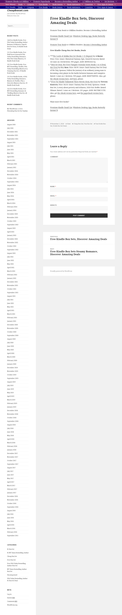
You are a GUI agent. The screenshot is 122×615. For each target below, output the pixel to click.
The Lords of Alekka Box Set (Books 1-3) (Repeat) (73, 56)
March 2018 (11, 443)
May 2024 (10, 196)
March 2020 (11, 357)
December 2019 (12, 368)
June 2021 (10, 303)
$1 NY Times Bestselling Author (18, 553)
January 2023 (11, 235)
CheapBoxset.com (17, 10)
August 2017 (11, 468)
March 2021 (11, 314)
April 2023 (10, 232)
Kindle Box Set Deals (60, 126)
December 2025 (12, 132)
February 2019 (12, 403)
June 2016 (10, 518)
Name (53, 186)
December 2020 (12, 325)
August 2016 (11, 511)
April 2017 (10, 482)
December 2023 (12, 214)
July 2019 (10, 385)
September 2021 (12, 293)
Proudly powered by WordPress (61, 271)
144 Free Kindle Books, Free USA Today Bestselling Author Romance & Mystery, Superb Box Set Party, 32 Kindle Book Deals (17, 44)
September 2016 (12, 507)
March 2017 (11, 486)
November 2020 (12, 328)
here (75, 79)
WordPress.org (12, 605)
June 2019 (10, 389)
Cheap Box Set (12, 556)
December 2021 (12, 282)
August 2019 (11, 382)
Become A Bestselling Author (95, 45)
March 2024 (11, 203)
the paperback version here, (92, 93)
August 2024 (11, 185)
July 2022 (10, 257)
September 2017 (12, 464)
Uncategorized (12, 575)
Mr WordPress (12, 109)
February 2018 (12, 446)
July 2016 (10, 514)
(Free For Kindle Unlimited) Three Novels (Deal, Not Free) (74, 82)
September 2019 (12, 378)
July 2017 (10, 471)
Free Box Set (11, 560)
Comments (12, 601)
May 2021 (10, 307)
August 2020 (11, 339)
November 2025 (12, 135)
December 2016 (12, 496)
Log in (9, 594)
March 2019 (11, 400)
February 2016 (12, 532)
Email (53, 196)
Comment (54, 157)
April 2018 (10, 439)
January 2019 (11, 407)
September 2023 (12, 225)
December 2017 (12, 453)
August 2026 (11, 125)
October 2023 (11, 221)
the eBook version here (59, 79)
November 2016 (12, 500)
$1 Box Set (10, 549)
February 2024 (12, 207)
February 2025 (12, 164)
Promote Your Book (58, 45)
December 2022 (12, 239)
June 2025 (10, 150)
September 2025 (12, 139)
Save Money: (11, 4)
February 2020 (12, 360)
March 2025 (11, 160)
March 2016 (11, 528)
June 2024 (10, 192)
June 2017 (10, 475)
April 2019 (10, 396)
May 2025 (10, 153)
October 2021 (11, 289)
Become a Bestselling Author (66, 1)
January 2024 (11, 210)
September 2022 (12, 250)
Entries (11, 598)
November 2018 (12, 414)
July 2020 (10, 343)
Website (53, 205)
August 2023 (11, 228)
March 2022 (11, 271)
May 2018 (10, 435)
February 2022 (12, 275)
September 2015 (12, 536)
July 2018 (10, 428)
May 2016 (10, 521)
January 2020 (11, 364)
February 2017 (12, 489)
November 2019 (12, 371)
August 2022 (11, 253)
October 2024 (11, 178)
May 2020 (10, 350)
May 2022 (10, 264)
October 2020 (11, 332)
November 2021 (12, 285)
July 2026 (10, 128)
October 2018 (11, 418)
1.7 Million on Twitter (91, 1)
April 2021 (10, 310)
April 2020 (10, 353)
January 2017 (11, 493)
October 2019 (11, 375)
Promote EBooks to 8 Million (17, 1)
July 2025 (10, 146)
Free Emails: (11, 7)
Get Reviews (109, 1)
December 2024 (12, 171)
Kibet (69, 124)
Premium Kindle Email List (61, 36)
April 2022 (10, 267)
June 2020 (10, 346)
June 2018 (10, 432)
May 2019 (10, 393)
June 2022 (10, 260)
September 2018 (12, 421)
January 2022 (11, 278)
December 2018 (12, 410)
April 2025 (10, 157)
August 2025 (11, 142)
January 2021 (11, 321)
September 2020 (12, 335)
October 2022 (11, 246)
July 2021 (10, 300)
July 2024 (10, 189)
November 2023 (12, 217)
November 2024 (12, 175)
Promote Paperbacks (41, 1)
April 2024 (10, 200)
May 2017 (10, 478)
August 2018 (11, 425)
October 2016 (11, 503)
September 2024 (12, 182)
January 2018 (11, 450)
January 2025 (11, 167)
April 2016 (10, 525)
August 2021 (11, 296)
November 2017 (12, 457)
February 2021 (12, 318)
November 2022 (12, 242)
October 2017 (11, 460)
